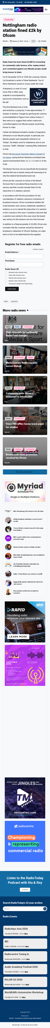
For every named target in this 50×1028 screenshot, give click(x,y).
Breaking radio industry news (18, 272)
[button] (45, 908)
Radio (17, 327)
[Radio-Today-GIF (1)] (25, 841)
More (26, 934)
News (8, 327)
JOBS (35, 2)
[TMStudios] (25, 798)
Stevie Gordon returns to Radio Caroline (26, 547)
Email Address (12, 252)
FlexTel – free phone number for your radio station (25, 1018)
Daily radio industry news (17, 275)
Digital (30, 357)
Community (9, 19)
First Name (10, 261)
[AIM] (25, 622)
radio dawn (14, 301)
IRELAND (29, 2)
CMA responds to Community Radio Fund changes (22, 334)
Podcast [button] (25, 890)
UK (25, 2)
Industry (18, 449)
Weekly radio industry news (17, 278)
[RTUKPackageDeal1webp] (25, 51)
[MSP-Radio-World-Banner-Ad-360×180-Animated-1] (25, 491)
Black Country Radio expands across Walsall (21, 364)
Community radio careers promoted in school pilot (19, 395)
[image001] (25, 665)
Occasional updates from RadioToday (20, 284)
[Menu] (46, 9)
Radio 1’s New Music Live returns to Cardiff (27, 574)
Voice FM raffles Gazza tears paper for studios (25, 425)
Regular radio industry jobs (17, 281)
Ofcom (6, 301)
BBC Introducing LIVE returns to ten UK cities (28, 511)
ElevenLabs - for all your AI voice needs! (25, 1025)
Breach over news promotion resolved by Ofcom (21, 456)
